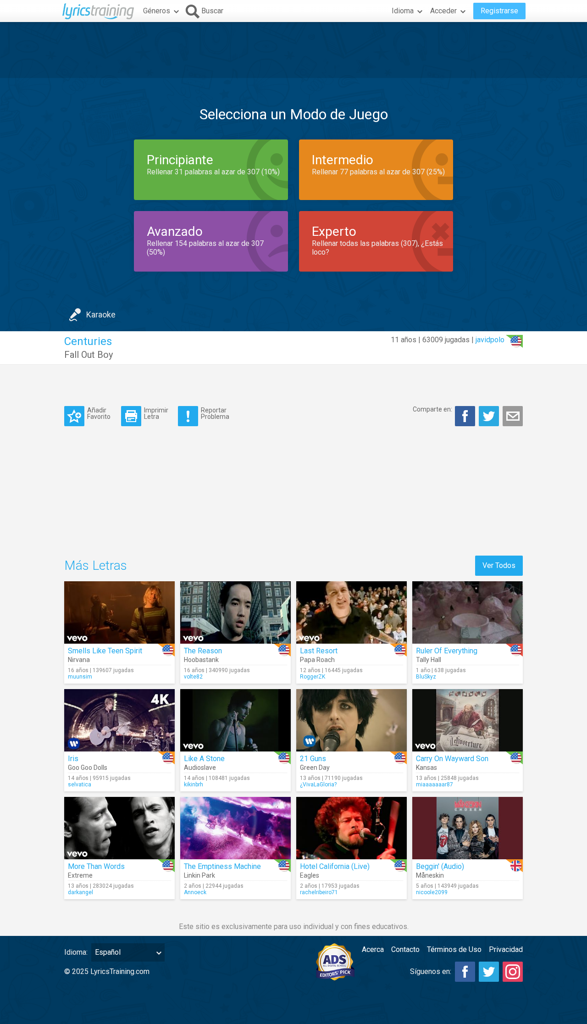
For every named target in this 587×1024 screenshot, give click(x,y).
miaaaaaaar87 (434, 784)
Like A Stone (204, 758)
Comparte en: (432, 409)
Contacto (405, 949)
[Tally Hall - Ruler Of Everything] (467, 612)
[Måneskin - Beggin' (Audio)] (467, 828)
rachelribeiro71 (319, 892)
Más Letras (95, 565)
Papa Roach (317, 659)
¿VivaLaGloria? (318, 784)
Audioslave (200, 767)
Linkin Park (199, 875)
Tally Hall (428, 659)
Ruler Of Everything (446, 650)
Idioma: (76, 952)
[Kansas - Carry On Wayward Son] (467, 720)
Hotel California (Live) (335, 866)
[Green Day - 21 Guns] (351, 720)
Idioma (403, 10)
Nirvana (79, 659)
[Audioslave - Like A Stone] (235, 720)
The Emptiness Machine (222, 866)
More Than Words (96, 866)
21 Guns (313, 758)
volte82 (193, 676)
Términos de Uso (454, 949)
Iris (73, 758)
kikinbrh (193, 784)
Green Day (315, 767)
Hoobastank (201, 659)
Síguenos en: (430, 971)
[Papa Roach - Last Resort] (351, 612)
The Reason (203, 650)
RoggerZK (312, 676)
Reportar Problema (215, 413)
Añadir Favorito (99, 413)
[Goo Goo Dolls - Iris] (119, 720)
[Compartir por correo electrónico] (513, 416)
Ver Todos (498, 565)
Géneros (156, 10)
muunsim (80, 676)
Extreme (80, 875)
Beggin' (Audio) (440, 866)
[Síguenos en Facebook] (465, 972)
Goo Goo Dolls (87, 767)
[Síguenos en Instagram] (513, 972)
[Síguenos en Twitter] (489, 972)
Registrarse (499, 10)
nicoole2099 (432, 892)
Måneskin (430, 875)
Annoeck (195, 892)
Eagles (309, 875)
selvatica (79, 784)
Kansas (426, 767)
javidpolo (490, 339)
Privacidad (506, 949)
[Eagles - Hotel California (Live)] (351, 828)
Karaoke (101, 314)
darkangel (80, 892)
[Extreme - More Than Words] (119, 828)
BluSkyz (426, 676)
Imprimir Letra (156, 413)
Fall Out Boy (88, 354)
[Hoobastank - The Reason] (235, 612)
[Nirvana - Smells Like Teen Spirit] (119, 612)
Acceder (443, 10)
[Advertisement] (293, 50)
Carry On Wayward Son (452, 758)
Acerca (373, 949)
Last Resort (319, 650)
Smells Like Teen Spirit (105, 650)
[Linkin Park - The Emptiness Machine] (235, 828)
